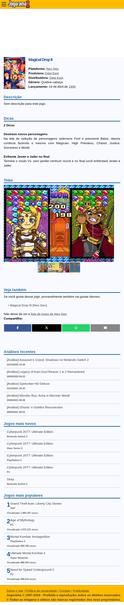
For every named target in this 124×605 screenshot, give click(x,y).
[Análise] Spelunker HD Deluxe (28, 383)
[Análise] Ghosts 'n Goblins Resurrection (35, 407)
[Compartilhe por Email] (105, 328)
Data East (52, 73)
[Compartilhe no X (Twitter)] (46, 328)
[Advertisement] (62, 32)
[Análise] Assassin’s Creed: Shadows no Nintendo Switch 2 (48, 360)
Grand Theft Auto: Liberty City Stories (36, 503)
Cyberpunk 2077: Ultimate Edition (30, 431)
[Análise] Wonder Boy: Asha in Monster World (38, 395)
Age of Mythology (22, 520)
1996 (72, 86)
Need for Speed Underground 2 (32, 569)
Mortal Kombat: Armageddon (30, 536)
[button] (111, 223)
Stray (10, 479)
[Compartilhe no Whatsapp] (76, 328)
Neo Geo (52, 68)
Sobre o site (14, 590)
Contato (64, 590)
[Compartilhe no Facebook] (17, 328)
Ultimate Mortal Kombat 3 (27, 553)
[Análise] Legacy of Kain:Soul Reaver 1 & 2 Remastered (45, 371)
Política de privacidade (41, 590)
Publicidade (81, 590)
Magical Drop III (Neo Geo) (28, 305)
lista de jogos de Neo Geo (49, 314)
